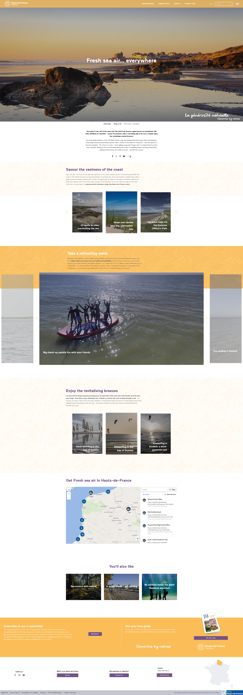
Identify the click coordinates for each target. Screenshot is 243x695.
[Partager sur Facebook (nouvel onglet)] (113, 156)
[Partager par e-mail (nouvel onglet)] (124, 156)
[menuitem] (15, 4)
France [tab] (160, 668)
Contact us (119, 675)
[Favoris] (211, 4)
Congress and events (70, 692)
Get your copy (210, 638)
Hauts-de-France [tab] (163, 671)
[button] (224, 3)
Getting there (164, 675)
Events (67, 675)
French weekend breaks (55, 692)
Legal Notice (4, 692)
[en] (237, 4)
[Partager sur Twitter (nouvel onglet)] (116, 156)
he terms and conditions (22, 639)
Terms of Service (15, 692)
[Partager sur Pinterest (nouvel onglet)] (120, 156)
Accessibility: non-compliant (30, 692)
